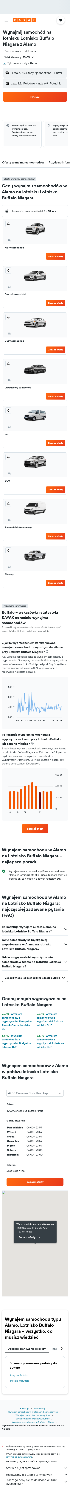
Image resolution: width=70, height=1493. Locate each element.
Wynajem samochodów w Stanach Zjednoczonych (33, 1411)
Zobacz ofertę (55, 256)
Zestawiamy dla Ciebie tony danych (29, 1474)
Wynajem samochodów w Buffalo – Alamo (33, 1422)
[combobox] (20, 51)
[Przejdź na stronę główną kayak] (24, 20)
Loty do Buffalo (18, 1375)
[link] (35, 828)
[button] (6, 20)
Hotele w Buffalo (19, 1380)
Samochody (39, 1408)
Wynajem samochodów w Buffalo (33, 1418)
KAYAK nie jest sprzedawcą (23, 1468)
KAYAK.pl (24, 1408)
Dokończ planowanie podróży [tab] (27, 1348)
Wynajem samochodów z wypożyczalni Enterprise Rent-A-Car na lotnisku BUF (17, 1021)
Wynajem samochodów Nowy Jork (32, 1415)
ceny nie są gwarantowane (19, 1456)
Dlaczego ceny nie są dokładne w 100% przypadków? (31, 1481)
